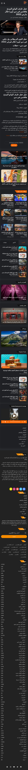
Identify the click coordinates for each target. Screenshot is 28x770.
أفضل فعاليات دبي (23, 547)
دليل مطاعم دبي (16, 552)
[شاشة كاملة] (3, 422)
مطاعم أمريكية (22, 653)
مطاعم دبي (11, 554)
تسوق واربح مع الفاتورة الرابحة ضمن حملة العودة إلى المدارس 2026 (7, 204)
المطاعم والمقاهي (22, 432)
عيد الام (23, 600)
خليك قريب (21, 443)
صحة (24, 759)
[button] (14, 416)
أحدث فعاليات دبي (10, 544)
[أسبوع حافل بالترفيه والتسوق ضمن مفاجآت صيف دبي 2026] (7, 227)
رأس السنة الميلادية (21, 593)
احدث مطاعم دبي (14, 547)
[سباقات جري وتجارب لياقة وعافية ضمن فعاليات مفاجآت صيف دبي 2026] (23, 68)
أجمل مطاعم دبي (18, 544)
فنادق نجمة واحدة (21, 631)
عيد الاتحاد (23, 597)
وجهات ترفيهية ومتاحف (20, 719)
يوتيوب (23, 575)
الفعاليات (24, 428)
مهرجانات (23, 615)
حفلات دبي (7, 549)
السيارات (23, 697)
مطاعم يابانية (22, 682)
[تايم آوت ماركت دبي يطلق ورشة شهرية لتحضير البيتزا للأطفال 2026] (7, 212)
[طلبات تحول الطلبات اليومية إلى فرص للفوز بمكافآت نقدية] (22, 274)
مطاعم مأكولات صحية (20, 675)
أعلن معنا (23, 445)
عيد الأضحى (22, 595)
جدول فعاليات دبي (14, 549)
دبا (24, 584)
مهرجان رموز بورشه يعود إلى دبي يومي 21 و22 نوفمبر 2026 (21, 234)
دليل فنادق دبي (23, 552)
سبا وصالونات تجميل (20, 708)
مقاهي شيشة (22, 686)
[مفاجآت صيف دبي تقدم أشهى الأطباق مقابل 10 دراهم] (23, 61)
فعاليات (9, 552)
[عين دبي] (25, 3)
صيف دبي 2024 (22, 744)
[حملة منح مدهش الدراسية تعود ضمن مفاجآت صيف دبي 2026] (21, 197)
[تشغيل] (25, 422)
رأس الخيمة (23, 735)
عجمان (24, 748)
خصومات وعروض (22, 728)
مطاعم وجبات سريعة (20, 679)
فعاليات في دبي (23, 554)
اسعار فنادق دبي (6, 547)
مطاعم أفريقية (22, 651)
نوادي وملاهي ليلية (21, 688)
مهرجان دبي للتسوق (21, 613)
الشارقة (24, 579)
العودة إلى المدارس (21, 591)
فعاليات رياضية (22, 606)
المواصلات (24, 690)
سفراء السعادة (23, 739)
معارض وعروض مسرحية (19, 611)
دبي (3, 549)
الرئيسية (24, 577)
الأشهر (14, 242)
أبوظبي (25, 544)
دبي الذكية (24, 733)
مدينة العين (22, 566)
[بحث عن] (4, 3)
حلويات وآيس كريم (21, 642)
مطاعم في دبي (23, 556)
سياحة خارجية (23, 742)
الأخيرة (23, 242)
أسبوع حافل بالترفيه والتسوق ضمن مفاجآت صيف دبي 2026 (7, 234)
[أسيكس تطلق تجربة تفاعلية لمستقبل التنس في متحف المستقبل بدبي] (21, 212)
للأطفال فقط (22, 713)
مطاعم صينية (22, 668)
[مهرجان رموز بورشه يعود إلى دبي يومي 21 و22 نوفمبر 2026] (21, 227)
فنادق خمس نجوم (21, 628)
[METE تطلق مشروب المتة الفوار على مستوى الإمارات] (22, 268)
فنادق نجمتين (22, 633)
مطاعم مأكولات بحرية (20, 673)
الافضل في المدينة (22, 436)
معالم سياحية (22, 717)
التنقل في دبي (22, 693)
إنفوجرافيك (23, 568)
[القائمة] (2, 3)
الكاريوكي (23, 637)
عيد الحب (23, 602)
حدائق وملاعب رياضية (20, 706)
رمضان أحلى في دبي (21, 737)
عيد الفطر (23, 604)
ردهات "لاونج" (22, 644)
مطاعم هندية (22, 677)
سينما (24, 711)
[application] (14, 416)
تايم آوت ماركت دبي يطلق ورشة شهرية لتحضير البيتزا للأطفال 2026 (7, 219)
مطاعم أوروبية (22, 655)
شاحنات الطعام (22, 646)
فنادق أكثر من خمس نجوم (19, 624)
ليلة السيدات (22, 648)
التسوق (23, 704)
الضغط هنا (21, 131)
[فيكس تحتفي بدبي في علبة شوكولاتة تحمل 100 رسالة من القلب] (22, 255)
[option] (14, 292)
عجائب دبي (23, 746)
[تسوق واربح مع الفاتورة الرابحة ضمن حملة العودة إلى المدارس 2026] (7, 197)
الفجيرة (24, 582)
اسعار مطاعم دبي (23, 549)
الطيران (23, 699)
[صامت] (5, 422)
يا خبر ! (24, 757)
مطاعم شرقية (22, 666)
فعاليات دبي (4, 552)
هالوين (23, 617)
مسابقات (23, 573)
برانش (23, 639)
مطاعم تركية (22, 662)
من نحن (23, 441)
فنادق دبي (16, 554)
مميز (25, 753)
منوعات (24, 755)
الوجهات (24, 434)
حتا (25, 726)
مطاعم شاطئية (22, 664)
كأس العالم (22, 608)
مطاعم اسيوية (22, 657)
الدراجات (23, 695)
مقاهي (23, 684)
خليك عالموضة (23, 730)
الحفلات (23, 588)
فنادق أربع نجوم (21, 622)
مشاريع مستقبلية (22, 439)
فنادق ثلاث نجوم (21, 626)
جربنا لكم (24, 724)
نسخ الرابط (14, 145)
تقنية (25, 722)
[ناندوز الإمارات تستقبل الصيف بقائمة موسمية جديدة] (22, 249)
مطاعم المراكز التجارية (20, 659)
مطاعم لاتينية (22, 671)
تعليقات (5, 242)
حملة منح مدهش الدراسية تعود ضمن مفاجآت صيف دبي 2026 (21, 204)
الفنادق (24, 430)
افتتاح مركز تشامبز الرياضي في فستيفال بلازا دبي (14, 322)
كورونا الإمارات (23, 750)
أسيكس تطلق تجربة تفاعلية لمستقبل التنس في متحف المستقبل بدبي (21, 219)
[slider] (15, 421)
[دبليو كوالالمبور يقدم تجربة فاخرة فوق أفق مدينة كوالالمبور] (22, 261)
